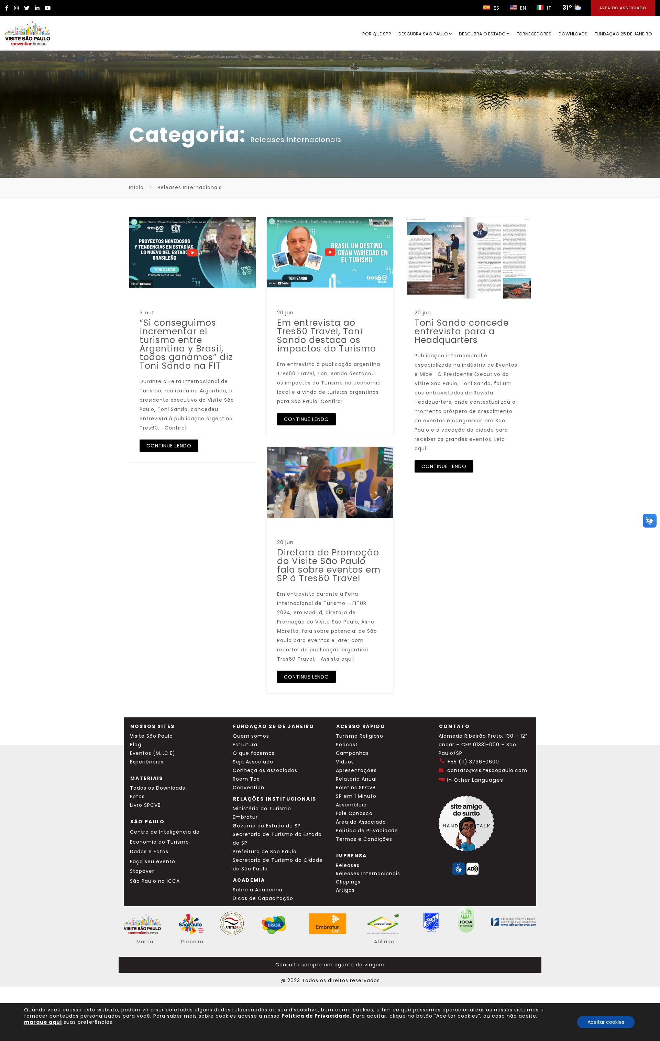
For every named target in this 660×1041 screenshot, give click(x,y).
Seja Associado (253, 761)
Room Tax (246, 779)
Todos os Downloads (157, 787)
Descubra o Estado (483, 34)
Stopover (142, 871)
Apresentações (356, 770)
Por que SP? (376, 34)
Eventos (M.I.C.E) (152, 753)
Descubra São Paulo (423, 34)
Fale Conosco (354, 813)
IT (548, 7)
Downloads (573, 34)
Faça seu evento (152, 861)
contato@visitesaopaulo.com (487, 770)
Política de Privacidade (367, 830)
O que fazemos (254, 753)
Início (136, 187)
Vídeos (345, 761)
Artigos (345, 890)
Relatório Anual (356, 779)
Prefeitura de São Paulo (265, 851)
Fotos (137, 796)
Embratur (245, 817)
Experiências (147, 761)
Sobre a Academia (258, 889)
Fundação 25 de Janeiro (623, 34)
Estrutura (245, 744)
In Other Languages (475, 779)
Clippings (348, 881)
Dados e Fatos (149, 851)
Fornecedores (534, 34)
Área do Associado (623, 8)
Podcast (347, 744)
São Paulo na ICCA (155, 881)
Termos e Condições (364, 839)
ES (495, 7)
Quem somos (251, 736)
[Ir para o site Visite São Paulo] (27, 33)
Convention (248, 787)
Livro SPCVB (145, 805)
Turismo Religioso (359, 736)
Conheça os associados (265, 770)
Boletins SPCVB (356, 787)
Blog (135, 744)
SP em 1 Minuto (356, 796)
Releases (348, 865)
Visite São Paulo (151, 736)
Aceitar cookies (605, 1022)
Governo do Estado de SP (267, 825)
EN (522, 7)
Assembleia (351, 804)
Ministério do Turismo (262, 808)
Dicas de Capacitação (263, 898)
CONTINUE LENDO (168, 445)
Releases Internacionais (368, 873)
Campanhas (352, 753)
